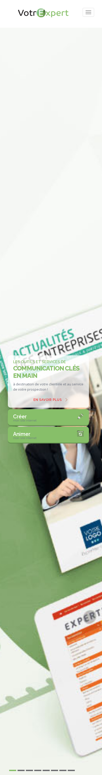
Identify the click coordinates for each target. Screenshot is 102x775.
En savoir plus (47, 400)
